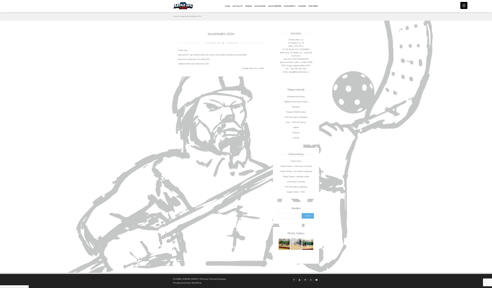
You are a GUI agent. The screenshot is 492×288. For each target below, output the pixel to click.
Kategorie (260, 6)
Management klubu (296, 96)
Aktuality (238, 6)
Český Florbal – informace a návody (296, 166)
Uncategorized (183, 16)
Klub (227, 6)
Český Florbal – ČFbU (296, 192)
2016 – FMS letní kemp (296, 122)
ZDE (208, 59)
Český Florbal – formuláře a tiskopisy (296, 171)
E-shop (296, 138)
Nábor (248, 6)
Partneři (313, 6)
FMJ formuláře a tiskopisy (296, 117)
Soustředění (274, 6)
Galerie (302, 6)
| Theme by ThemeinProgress (211, 279)
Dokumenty (290, 6)
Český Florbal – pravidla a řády (296, 176)
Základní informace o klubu (296, 102)
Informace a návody (296, 182)
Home (175, 16)
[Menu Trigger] (463, 5)
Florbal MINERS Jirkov (296, 112)
